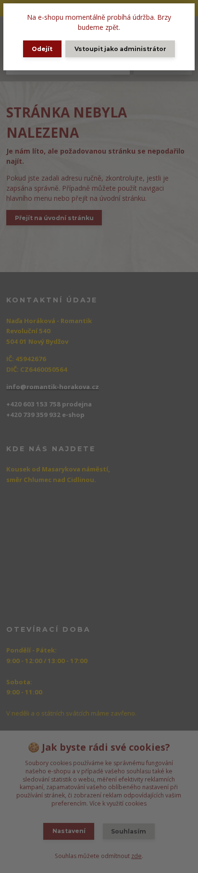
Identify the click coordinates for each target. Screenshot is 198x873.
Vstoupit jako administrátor (120, 48)
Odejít (42, 48)
